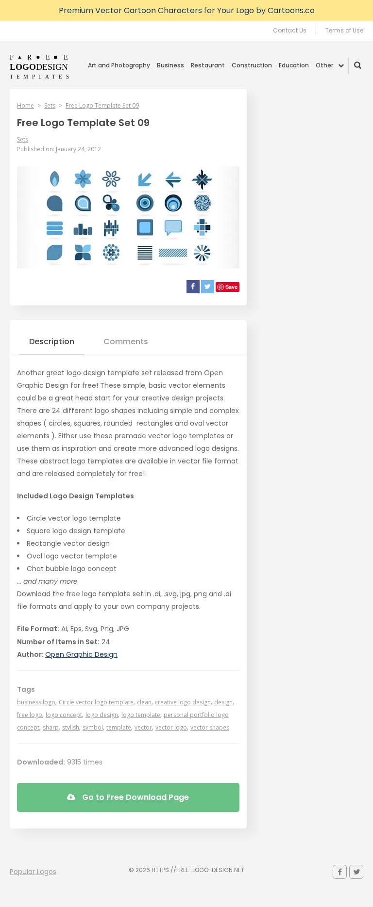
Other (324, 65)
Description (51, 341)
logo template (140, 715)
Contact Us (289, 30)
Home (25, 105)
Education (294, 65)
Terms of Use (344, 30)
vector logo (171, 727)
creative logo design (183, 702)
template (118, 727)
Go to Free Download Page (134, 797)
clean (144, 702)
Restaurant (208, 65)
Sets (49, 105)
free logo (29, 715)
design (223, 702)
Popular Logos (33, 871)
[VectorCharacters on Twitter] (356, 872)
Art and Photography (119, 65)
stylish (70, 727)
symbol (93, 727)
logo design (101, 715)
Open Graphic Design (81, 654)
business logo (36, 702)
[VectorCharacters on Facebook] (340, 872)
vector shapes (209, 727)
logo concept (64, 715)
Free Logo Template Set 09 (102, 105)
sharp (51, 727)
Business (170, 65)
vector (143, 727)
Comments (125, 341)
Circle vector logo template (96, 702)
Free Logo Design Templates (40, 66)
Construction (252, 65)
